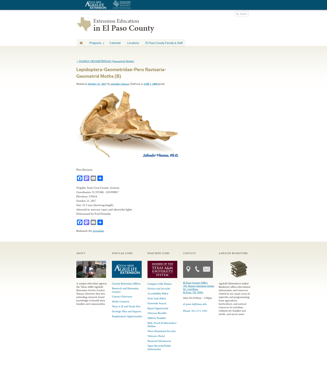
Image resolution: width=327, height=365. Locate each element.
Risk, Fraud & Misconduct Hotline (161, 324)
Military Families (156, 318)
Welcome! (81, 42)
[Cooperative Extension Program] (131, 5)
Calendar (115, 42)
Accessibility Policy (157, 293)
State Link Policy (156, 298)
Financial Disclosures (159, 341)
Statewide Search (156, 303)
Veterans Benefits (157, 313)
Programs (93, 42)
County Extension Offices (126, 283)
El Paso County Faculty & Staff (164, 42)
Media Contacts (120, 301)
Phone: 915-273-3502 (195, 311)
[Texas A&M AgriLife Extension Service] (95, 5)
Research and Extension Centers (125, 289)
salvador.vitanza (120, 84)
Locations (133, 42)
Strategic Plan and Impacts (126, 311)
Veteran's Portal (156, 336)
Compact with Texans (159, 284)
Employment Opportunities (127, 316)
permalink (98, 231)
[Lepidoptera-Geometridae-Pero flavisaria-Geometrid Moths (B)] (128, 157)
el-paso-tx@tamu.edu (195, 304)
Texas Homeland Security (161, 331)
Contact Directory (122, 296)
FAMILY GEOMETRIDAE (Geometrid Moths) (105, 61)
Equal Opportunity (157, 308)
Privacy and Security (158, 288)
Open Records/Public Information (159, 347)
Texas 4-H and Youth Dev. (126, 306)
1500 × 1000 (151, 84)
